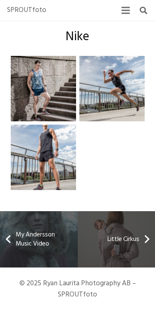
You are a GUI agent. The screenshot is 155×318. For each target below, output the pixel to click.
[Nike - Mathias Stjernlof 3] (43, 88)
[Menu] (125, 10)
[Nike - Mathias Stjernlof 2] (112, 88)
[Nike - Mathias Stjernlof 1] (43, 157)
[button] (143, 10)
